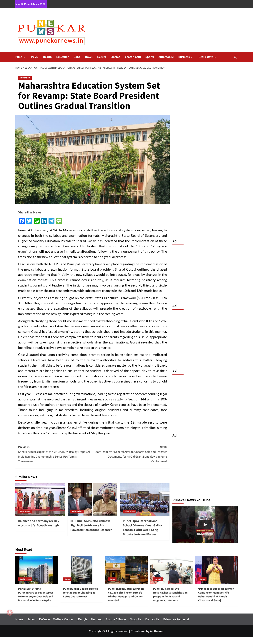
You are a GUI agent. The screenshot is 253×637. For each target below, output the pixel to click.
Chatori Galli (133, 57)
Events (101, 57)
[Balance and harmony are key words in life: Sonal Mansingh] (40, 499)
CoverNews (138, 631)
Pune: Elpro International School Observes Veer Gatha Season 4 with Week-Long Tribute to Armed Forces (142, 527)
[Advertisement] (205, 273)
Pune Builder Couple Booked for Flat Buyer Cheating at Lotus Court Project (80, 593)
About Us (135, 619)
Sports (149, 57)
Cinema (115, 57)
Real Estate (206, 57)
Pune (18, 57)
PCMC (34, 57)
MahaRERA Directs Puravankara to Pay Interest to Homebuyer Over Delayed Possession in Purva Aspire (35, 594)
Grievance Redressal (176, 619)
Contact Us (152, 619)
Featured (96, 619)
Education (62, 57)
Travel (89, 57)
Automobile (166, 57)
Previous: (54, 454)
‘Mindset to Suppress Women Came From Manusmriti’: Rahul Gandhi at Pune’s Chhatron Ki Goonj (216, 594)
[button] (235, 57)
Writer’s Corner (63, 619)
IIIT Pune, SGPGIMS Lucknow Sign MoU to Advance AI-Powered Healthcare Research (91, 525)
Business (184, 57)
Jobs (77, 57)
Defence (44, 619)
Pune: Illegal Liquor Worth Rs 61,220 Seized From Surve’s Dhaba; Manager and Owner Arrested (126, 594)
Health (47, 57)
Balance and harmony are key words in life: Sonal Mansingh (38, 523)
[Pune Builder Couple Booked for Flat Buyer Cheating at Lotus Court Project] (81, 570)
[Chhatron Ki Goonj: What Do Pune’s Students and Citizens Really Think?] (205, 524)
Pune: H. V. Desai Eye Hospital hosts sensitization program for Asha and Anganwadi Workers (170, 594)
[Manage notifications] (10, 613)
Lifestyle (82, 619)
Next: (131, 454)
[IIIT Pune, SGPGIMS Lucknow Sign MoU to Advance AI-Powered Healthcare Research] (92, 499)
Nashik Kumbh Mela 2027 (30, 4)
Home (19, 619)
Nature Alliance (116, 619)
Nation (31, 619)
